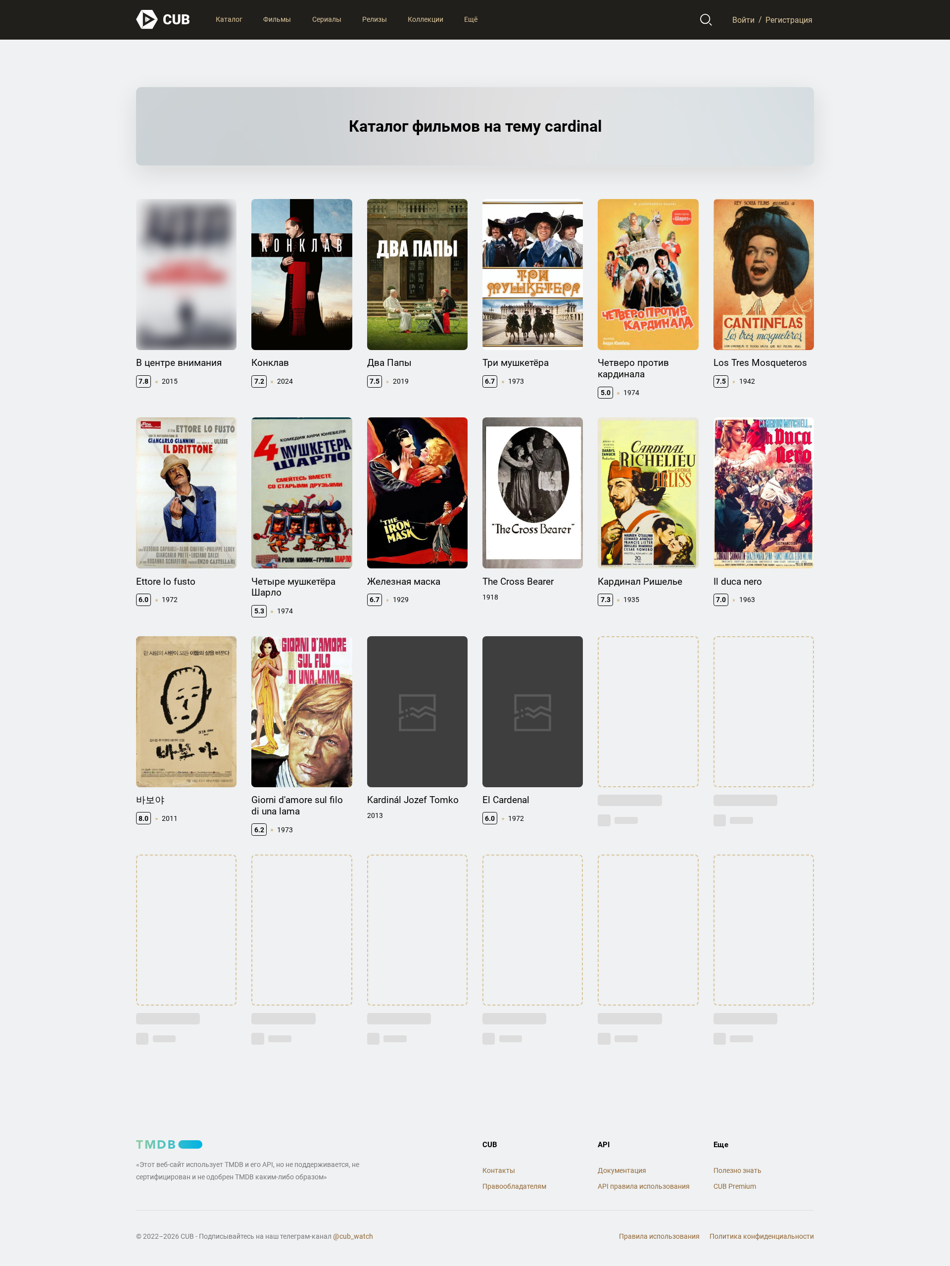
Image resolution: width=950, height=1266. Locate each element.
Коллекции (425, 19)
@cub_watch (353, 1236)
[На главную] (163, 19)
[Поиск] (706, 20)
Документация (622, 1170)
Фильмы (277, 19)
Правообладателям (514, 1186)
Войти (743, 19)
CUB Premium (734, 1186)
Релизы (374, 19)
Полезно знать (737, 1170)
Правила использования (659, 1236)
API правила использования (644, 1186)
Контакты (498, 1170)
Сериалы (326, 19)
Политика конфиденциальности (762, 1236)
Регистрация (788, 19)
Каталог (229, 19)
